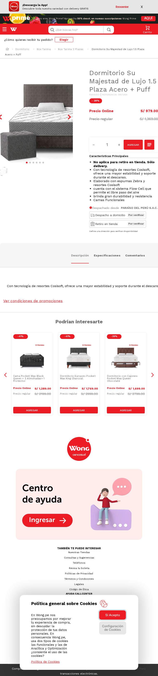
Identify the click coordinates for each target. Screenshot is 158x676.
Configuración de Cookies (112, 628)
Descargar (122, 6)
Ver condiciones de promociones (33, 301)
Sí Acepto (112, 615)
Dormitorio (22, 49)
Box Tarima (44, 49)
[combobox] (81, 30)
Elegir (64, 39)
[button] (149, 145)
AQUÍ (148, 18)
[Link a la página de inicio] (7, 49)
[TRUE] (32, 410)
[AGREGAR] (133, 145)
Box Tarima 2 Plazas (71, 49)
